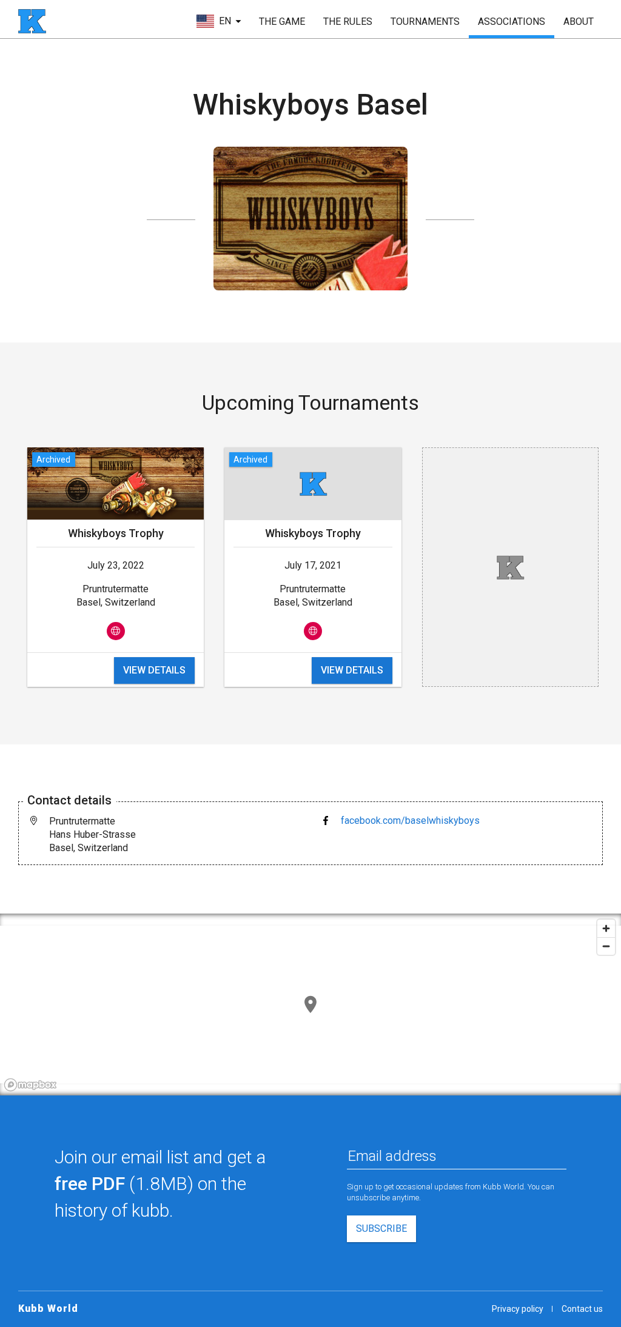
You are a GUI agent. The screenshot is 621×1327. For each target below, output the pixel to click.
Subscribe (381, 1228)
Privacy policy (517, 1309)
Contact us (582, 1309)
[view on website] (116, 631)
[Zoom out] (606, 946)
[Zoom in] (606, 928)
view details (154, 670)
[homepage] (32, 21)
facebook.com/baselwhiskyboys (410, 820)
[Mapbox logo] (30, 1085)
